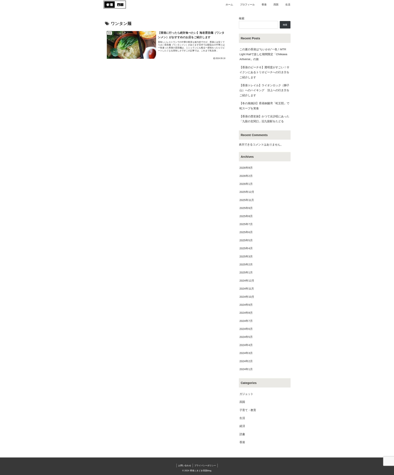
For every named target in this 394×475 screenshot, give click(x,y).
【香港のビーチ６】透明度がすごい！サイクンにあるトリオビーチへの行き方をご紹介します (264, 72)
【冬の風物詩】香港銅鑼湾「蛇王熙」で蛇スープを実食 (264, 106)
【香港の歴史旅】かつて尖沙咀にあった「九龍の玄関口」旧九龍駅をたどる (264, 119)
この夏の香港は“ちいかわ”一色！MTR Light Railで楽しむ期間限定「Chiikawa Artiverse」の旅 (263, 54)
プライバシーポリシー (205, 465)
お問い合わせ (184, 465)
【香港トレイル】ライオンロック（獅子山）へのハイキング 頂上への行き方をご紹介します (264, 90)
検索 (241, 18)
